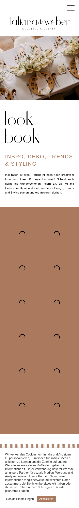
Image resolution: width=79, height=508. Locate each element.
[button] (71, 8)
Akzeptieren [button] (46, 498)
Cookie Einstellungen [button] (20, 499)
